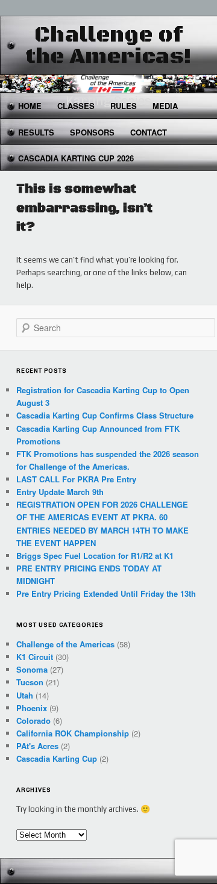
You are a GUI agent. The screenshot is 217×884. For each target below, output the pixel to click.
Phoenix (31, 708)
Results (36, 132)
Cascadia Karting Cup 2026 (76, 158)
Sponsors (92, 132)
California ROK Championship (72, 733)
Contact (148, 132)
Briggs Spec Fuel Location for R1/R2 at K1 (95, 555)
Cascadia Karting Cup (56, 758)
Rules (123, 105)
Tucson (29, 682)
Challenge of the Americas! (109, 46)
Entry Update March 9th (60, 491)
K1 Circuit (34, 656)
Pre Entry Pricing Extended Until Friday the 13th (106, 593)
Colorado (33, 720)
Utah (24, 695)
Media (165, 105)
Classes (76, 105)
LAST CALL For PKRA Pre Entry (76, 479)
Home (30, 105)
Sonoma (32, 669)
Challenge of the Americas (65, 644)
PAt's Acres (37, 746)
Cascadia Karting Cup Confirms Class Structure (104, 415)
